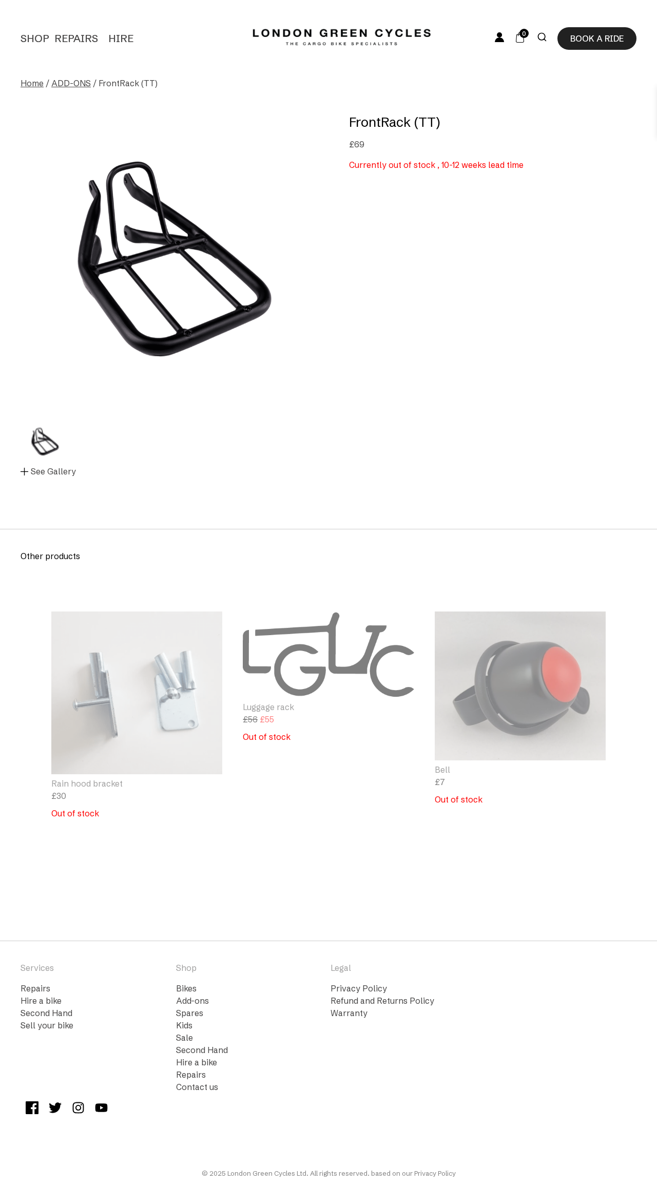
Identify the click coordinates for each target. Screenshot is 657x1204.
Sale (184, 1038)
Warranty (349, 1013)
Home (32, 83)
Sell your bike (47, 1025)
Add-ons (192, 1001)
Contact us (197, 1087)
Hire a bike (41, 1001)
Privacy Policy (359, 988)
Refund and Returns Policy (382, 1001)
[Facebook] (32, 1109)
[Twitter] (55, 1109)
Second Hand (46, 1013)
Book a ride (597, 38)
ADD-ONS (71, 83)
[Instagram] (78, 1109)
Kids (184, 1025)
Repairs (76, 38)
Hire (120, 38)
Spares (189, 1013)
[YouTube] (101, 1109)
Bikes (186, 988)
